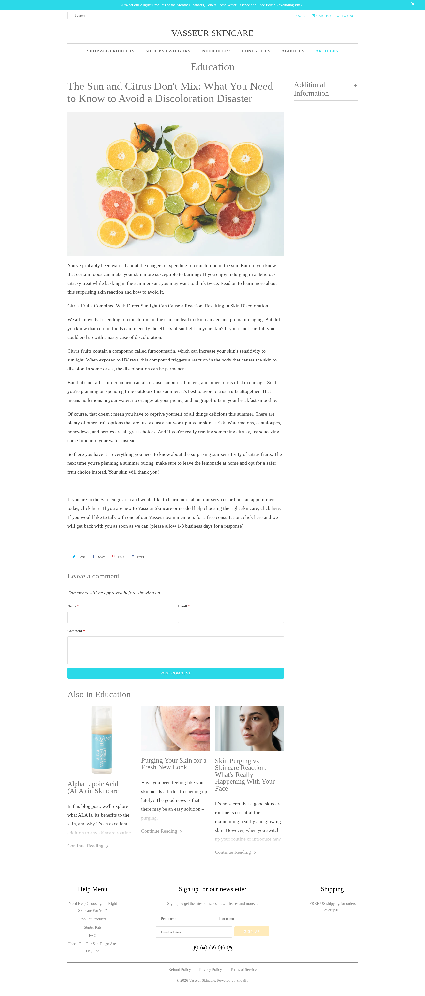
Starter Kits (92, 927)
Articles (327, 51)
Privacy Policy (210, 969)
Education (213, 67)
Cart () (323, 16)
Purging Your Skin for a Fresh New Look (173, 764)
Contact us (256, 51)
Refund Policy (179, 969)
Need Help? (216, 51)
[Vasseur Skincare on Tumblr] (221, 948)
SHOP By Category (168, 51)
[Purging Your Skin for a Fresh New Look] (175, 728)
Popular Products (92, 919)
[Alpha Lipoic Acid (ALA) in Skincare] (101, 740)
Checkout (346, 16)
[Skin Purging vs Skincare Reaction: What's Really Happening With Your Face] (249, 728)
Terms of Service (243, 969)
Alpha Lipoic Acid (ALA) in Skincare (93, 787)
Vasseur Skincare (212, 33)
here (96, 508)
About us (293, 51)
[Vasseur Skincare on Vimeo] (212, 948)
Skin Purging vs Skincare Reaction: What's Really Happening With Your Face (245, 774)
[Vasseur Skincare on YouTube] (203, 948)
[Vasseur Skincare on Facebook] (195, 948)
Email (184, 606)
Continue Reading (86, 845)
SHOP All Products (110, 51)
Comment (76, 631)
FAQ (93, 935)
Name (73, 606)
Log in (300, 16)
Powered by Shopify (232, 980)
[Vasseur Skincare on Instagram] (230, 948)
